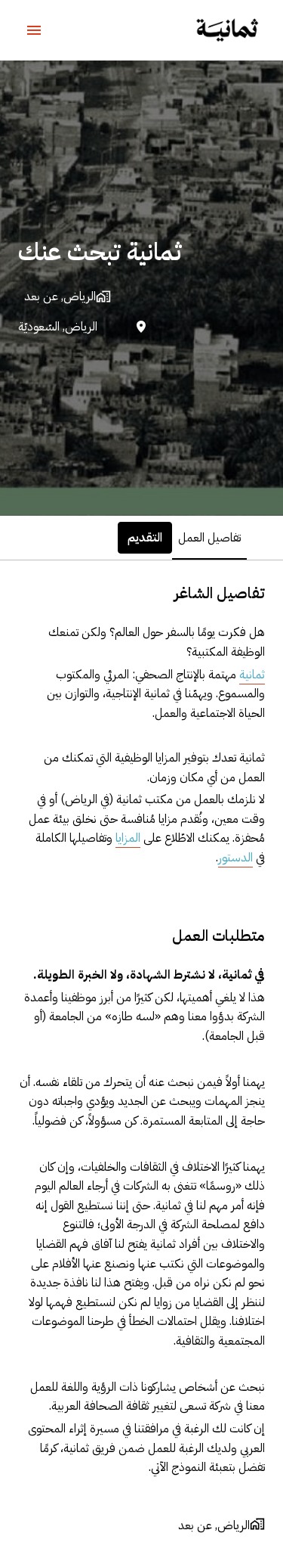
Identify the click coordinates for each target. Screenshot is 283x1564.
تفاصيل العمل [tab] (209, 538)
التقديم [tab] (145, 538)
